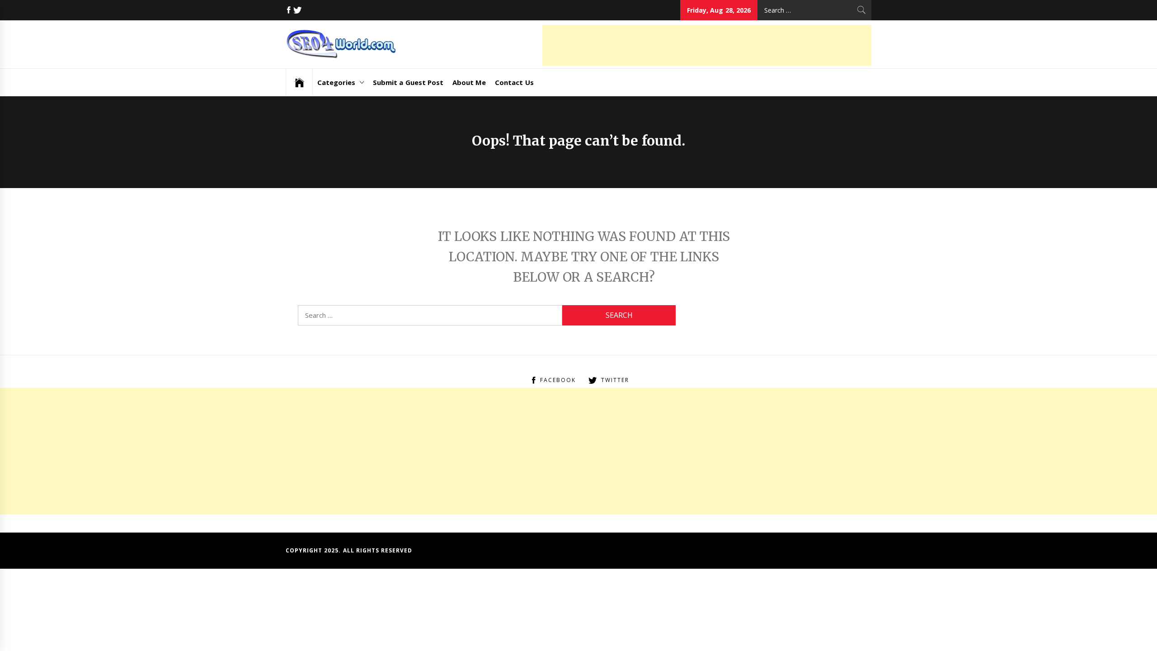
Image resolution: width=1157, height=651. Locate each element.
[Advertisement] (706, 45)
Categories (336, 82)
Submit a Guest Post (408, 82)
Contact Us (514, 82)
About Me (469, 82)
